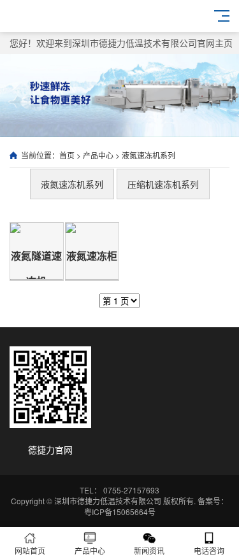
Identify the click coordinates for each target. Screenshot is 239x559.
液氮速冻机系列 (148, 155)
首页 (67, 155)
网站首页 (30, 550)
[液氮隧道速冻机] (36, 279)
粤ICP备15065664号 (120, 511)
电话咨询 (209, 550)
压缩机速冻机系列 (163, 184)
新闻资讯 (149, 550)
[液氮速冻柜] (92, 279)
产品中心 (98, 155)
